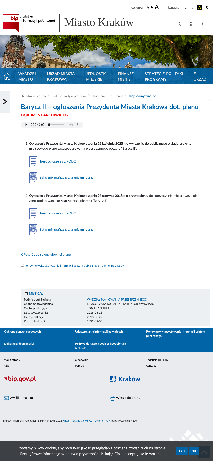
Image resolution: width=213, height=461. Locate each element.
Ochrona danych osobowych (22, 331)
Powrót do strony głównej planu (47, 254)
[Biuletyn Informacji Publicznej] (53, 381)
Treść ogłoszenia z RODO (58, 161)
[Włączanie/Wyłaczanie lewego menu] (5, 102)
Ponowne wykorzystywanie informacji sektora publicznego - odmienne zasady (74, 265)
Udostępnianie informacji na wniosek (99, 331)
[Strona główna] (9, 77)
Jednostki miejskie (96, 76)
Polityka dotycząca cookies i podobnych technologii (100, 346)
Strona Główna (36, 96)
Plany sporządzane (139, 96)
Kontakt (151, 365)
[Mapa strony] (191, 24)
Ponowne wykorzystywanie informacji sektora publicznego (175, 334)
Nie (194, 451)
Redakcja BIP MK (157, 360)
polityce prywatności (82, 454)
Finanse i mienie (126, 76)
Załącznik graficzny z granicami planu (67, 177)
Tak (181, 451)
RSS (6, 365)
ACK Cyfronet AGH (99, 420)
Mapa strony (12, 360)
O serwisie (81, 360)
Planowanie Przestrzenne (107, 96)
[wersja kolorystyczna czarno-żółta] (200, 8)
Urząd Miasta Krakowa (61, 76)
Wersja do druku (127, 397)
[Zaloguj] (204, 24)
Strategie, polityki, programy (164, 76)
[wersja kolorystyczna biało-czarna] (192, 8)
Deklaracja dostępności (19, 343)
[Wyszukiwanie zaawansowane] (179, 24)
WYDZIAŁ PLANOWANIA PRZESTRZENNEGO (117, 299)
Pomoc (79, 365)
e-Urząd (200, 76)
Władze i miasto (27, 76)
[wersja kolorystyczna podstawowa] (185, 8)
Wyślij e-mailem (21, 397)
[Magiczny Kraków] (160, 381)
